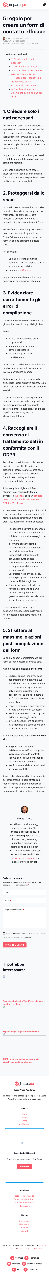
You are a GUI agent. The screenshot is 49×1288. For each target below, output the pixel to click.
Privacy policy (23, 1248)
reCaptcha (25, 270)
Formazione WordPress (24, 1199)
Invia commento (14, 945)
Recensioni (24, 1206)
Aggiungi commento (14, 909)
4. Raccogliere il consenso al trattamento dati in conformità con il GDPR (26, 82)
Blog (24, 1117)
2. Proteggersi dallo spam (24, 66)
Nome (8, 892)
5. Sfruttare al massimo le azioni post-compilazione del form (26, 93)
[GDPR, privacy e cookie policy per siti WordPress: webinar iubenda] (24, 1045)
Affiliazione (24, 1124)
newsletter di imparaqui (22, 858)
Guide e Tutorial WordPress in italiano (22, 43)
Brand (24, 1120)
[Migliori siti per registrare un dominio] (24, 1018)
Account (25, 1227)
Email (8, 900)
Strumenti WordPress (25, 1202)
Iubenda (19, 495)
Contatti (24, 1231)
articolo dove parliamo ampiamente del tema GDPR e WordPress (22, 499)
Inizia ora (24, 1166)
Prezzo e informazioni (24, 1196)
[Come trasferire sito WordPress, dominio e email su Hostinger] (24, 987)
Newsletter (24, 1224)
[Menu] (44, 4)
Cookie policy (36, 1248)
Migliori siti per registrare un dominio (21, 1031)
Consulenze (24, 1221)
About (24, 1114)
